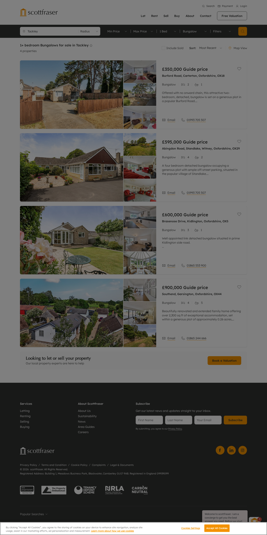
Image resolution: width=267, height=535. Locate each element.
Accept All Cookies (216, 528)
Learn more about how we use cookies (112, 531)
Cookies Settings (190, 528)
